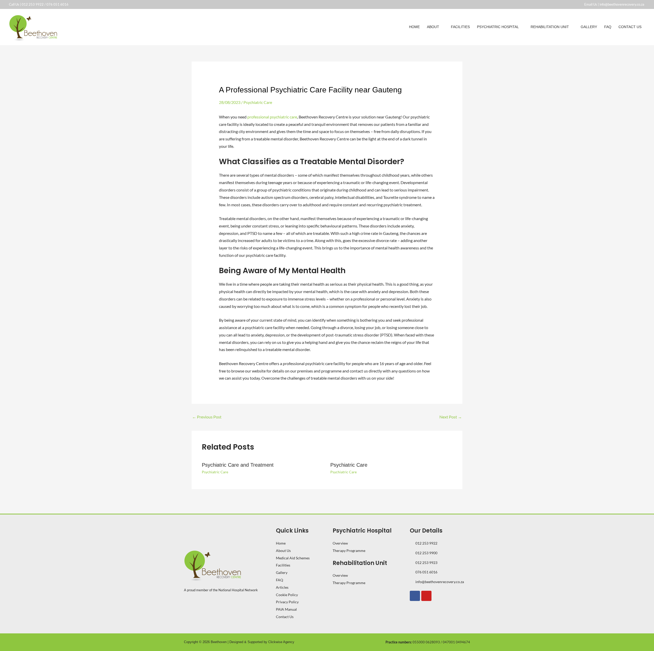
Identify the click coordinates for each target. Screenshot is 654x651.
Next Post (450, 416)
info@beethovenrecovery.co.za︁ (622, 4)
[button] (441, 27)
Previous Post (206, 416)
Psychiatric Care (257, 102)
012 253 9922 (33, 4)
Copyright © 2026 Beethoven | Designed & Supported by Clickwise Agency (239, 642)
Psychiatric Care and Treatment (238, 465)
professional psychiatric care (272, 116)
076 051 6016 (57, 4)
